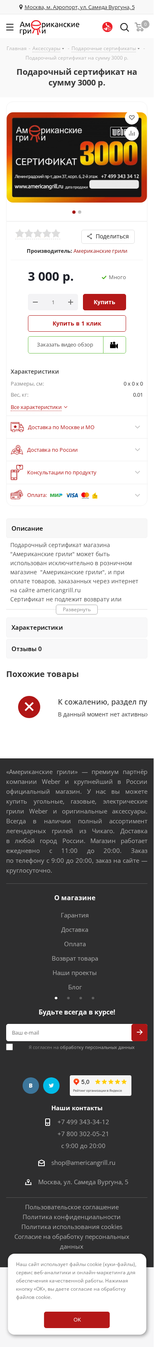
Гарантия (75, 915)
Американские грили (100, 250)
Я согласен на (82, 1047)
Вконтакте (31, 1085)
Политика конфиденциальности (72, 1217)
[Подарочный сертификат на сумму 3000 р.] (77, 161)
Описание (27, 528)
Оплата (75, 944)
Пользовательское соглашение (72, 1207)
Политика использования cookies (71, 1226)
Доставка (74, 929)
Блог (75, 987)
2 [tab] (71, 997)
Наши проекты (75, 972)
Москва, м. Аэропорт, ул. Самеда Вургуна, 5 (80, 7)
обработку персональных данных (97, 1047)
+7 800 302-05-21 (83, 1134)
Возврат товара (75, 958)
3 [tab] (83, 997)
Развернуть (77, 609)
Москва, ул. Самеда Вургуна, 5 (83, 1182)
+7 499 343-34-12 (83, 1122)
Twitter (51, 1085)
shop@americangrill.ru (83, 1162)
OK (77, 1319)
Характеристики (37, 627)
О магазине (74, 897)
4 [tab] (95, 997)
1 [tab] (58, 997)
